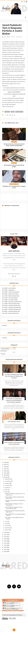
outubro (7, 483)
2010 (5, 549)
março (7, 525)
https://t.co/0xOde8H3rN (14, 92)
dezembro (7, 479)
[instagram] (24, 1)
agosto (7, 487)
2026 (5, 462)
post (13, 111)
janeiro (7, 529)
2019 (5, 477)
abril (6, 523)
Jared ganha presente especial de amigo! (14, 165)
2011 (5, 547)
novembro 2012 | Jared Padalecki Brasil (12, 609)
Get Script (8, 610)
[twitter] (22, 1)
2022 (5, 471)
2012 (5, 545)
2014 (5, 541)
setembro (7, 485)
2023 (5, 468)
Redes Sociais (19, 111)
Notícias (7, 111)
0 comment (19, 36)
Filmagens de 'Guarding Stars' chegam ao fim (14, 187)
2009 (5, 551)
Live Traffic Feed (13, 600)
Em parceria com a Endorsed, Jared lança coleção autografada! (14, 144)
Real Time (12, 610)
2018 (5, 532)
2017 (5, 534)
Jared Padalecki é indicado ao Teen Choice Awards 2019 (13, 508)
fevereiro (7, 527)
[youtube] (26, 1)
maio (6, 521)
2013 (5, 543)
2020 (5, 475)
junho (6, 491)
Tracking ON (17, 610)
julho (6, 489)
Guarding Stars (14, 184)
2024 (5, 466)
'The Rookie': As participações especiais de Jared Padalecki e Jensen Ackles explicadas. (14, 400)
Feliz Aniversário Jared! (14, 421)
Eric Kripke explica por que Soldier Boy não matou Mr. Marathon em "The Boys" (14, 376)
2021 (5, 473)
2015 (5, 538)
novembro (7, 481)
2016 (5, 536)
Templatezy (17, 633)
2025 (5, 464)
